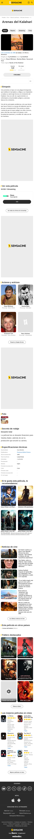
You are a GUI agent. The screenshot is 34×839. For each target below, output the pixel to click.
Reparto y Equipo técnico (17, 342)
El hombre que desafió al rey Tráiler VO (9, 700)
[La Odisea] (3, 718)
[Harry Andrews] (25, 322)
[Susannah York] (8, 322)
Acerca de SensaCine (7, 822)
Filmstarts (22, 810)
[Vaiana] (20, 753)
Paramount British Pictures (24, 452)
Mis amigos (21, 66)
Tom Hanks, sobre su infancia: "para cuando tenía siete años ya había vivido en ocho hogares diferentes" (25, 563)
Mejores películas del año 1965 (19, 533)
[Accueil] (15, 2)
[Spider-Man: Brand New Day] (20, 718)
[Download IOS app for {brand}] (14, 800)
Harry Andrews (25, 333)
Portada (3, 17)
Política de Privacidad (14, 824)
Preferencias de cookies (21, 826)
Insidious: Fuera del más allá (11, 752)
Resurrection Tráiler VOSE (25, 656)
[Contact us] (30, 788)
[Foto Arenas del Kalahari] (4, 420)
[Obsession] (3, 736)
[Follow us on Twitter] (14, 788)
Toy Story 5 (27, 733)
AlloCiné (6, 810)
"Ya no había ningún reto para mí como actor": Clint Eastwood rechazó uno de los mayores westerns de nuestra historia (25, 584)
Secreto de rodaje (10, 428)
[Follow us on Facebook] (9, 788)
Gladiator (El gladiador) (25, 507)
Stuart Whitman (11, 59)
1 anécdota (20, 459)
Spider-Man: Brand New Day (28, 716)
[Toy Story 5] (20, 736)
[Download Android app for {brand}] (20, 800)
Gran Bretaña (20, 450)
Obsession (10, 733)
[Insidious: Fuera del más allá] (3, 753)
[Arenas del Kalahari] (17, 42)
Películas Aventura (24, 17)
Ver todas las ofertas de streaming (17, 210)
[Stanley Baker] (25, 295)
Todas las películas (14, 17)
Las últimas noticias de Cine (17, 618)
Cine (8, 17)
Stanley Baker (21, 59)
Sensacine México (15, 815)
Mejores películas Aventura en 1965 (20, 534)
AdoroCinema (23, 813)
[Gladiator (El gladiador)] (25, 496)
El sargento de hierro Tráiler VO (25, 678)
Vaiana (26, 750)
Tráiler (9, 731)
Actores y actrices (11, 282)
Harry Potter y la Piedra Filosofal (11, 507)
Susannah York (8, 333)
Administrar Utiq (25, 824)
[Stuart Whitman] (8, 295)
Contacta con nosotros (20, 822)
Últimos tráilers (17, 706)
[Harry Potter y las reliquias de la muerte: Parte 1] (25, 520)
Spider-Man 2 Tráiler (25, 700)
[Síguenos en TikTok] (24, 788)
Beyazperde (7, 813)
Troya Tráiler (8, 678)
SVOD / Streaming (8, 189)
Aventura (4, 54)
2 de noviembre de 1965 (8, 52)
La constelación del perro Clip (9, 656)
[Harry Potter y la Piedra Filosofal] (8, 496)
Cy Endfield (12, 56)
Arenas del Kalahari (9, 628)
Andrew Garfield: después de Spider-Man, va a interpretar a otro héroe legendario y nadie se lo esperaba (25, 573)
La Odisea (10, 716)
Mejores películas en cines (17, 772)
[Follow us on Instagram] (19, 788)
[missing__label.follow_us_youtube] (4, 788)
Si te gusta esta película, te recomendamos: (15, 482)
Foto (4, 414)
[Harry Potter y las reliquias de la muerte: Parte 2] (8, 520)
